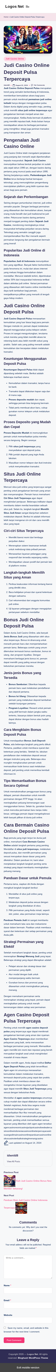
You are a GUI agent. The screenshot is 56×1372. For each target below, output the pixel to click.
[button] (13, 1161)
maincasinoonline (21, 1135)
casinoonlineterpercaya (34, 1131)
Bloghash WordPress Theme (33, 1358)
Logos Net (14, 6)
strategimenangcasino (32, 1138)
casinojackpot (27, 1127)
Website (8, 1315)
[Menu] (27, 6)
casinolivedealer (42, 1127)
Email (7, 1300)
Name (7, 1285)
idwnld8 (12, 1155)
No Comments (39, 85)
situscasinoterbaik (12, 1138)
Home (6, 17)
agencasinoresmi (12, 1127)
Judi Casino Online (15, 59)
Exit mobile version (28, 1367)
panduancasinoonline (40, 1135)
